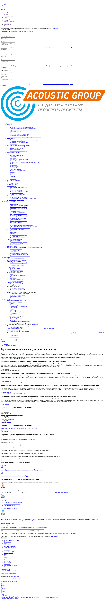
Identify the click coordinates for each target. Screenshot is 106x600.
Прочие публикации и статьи (18, 295)
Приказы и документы (10, 566)
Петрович (51, 328)
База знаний (7, 257)
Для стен (12, 230)
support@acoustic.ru (14, 576)
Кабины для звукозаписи (16, 148)
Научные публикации (15, 296)
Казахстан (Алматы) (15, 319)
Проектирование (8, 555)
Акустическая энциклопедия (17, 289)
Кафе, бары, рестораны (16, 222)
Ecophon (12, 173)
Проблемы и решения (9, 201)
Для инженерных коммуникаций (18, 242)
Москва (6, 14)
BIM (11, 264)
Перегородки (7, 542)
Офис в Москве (15, 30)
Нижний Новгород (9, 21)
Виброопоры (13, 144)
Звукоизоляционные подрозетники (19, 132)
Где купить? (54, 28)
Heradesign (13, 176)
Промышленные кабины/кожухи (18, 151)
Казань (5, 17)
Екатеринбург (7, 19)
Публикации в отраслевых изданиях (19, 293)
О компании (7, 559)
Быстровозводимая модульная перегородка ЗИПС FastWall (25, 137)
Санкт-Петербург (8, 16)
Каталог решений (8, 553)
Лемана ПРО (45, 328)
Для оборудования (15, 240)
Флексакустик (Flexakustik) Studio (19, 159)
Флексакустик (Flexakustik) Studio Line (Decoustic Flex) (24, 162)
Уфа (5, 25)
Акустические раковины (13, 180)
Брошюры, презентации (16, 279)
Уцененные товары (12, 181)
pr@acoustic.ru (13, 581)
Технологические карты (16, 271)
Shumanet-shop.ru (37, 323)
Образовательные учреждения (18, 218)
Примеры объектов (6, 369)
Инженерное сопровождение (17, 194)
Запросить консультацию (61, 492)
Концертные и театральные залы (18, 214)
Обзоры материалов (15, 298)
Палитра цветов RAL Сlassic (17, 284)
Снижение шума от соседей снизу (19, 254)
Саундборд (13, 156)
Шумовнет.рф (34, 324)
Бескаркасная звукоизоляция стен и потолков (22, 127)
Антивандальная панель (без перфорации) (12, 415)
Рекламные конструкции (16, 281)
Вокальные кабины (15, 149)
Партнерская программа (16, 327)
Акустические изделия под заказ (15, 200)
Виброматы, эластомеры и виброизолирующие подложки (25, 139)
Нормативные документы (17, 288)
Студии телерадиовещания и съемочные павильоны (23, 226)
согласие (6, 47)
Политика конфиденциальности (9, 598)
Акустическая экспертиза (16, 193)
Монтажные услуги (12, 184)
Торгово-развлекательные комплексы (20, 228)
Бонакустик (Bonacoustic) (16, 155)
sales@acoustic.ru (13, 573)
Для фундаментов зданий (16, 243)
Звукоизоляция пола (15, 131)
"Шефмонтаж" (29, 520)
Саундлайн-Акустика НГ (16, 167)
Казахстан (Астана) (15, 320)
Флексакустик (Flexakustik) (17, 174)
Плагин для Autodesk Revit (17, 265)
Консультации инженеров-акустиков (19, 187)
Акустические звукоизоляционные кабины (18, 145)
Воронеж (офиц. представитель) (18, 306)
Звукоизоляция (11, 125)
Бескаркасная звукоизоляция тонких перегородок (23, 128)
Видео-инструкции (15, 268)
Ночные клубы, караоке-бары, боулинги (20, 216)
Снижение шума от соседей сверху (19, 253)
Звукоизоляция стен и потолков (12, 540)
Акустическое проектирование (18, 188)
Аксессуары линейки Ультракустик (19, 134)
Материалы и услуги (9, 123)
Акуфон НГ (13, 163)
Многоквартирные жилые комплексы (20, 205)
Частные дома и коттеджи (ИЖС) (19, 207)
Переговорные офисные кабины (18, 146)
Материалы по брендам (13, 183)
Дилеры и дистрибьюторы (14, 330)
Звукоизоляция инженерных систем (19, 135)
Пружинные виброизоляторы (18, 141)
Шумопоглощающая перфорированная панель (13, 410)
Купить (3, 413)
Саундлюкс (13, 158)
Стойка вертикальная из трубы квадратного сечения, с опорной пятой (19, 428)
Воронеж (6, 23)
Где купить (7, 561)
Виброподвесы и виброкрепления (19, 142)
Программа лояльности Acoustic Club (17, 260)
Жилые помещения (15, 204)
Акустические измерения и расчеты (19, 191)
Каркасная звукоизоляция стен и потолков (21, 130)
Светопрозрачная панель (7, 419)
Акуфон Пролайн (14, 166)
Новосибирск (7, 24)
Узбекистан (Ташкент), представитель (20, 321)
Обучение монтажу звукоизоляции (19, 197)
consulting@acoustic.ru (16, 578)
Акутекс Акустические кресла (18, 170)
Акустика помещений (12, 153)
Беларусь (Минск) (14, 317)
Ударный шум (13, 251)
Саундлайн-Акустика (15, 169)
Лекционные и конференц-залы (18, 208)
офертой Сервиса (52, 536)
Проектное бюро (11, 186)
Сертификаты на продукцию (17, 275)
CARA (12, 177)
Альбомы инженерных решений (15, 258)
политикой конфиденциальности (50, 47)
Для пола (12, 233)
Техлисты (12, 277)
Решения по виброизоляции (14, 239)
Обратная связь (14, 335)
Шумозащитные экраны (13, 152)
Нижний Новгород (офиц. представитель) (21, 312)
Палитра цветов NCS (15, 285)
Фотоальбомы (13, 278)
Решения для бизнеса (15, 236)
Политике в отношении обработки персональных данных (58, 84)
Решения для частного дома (17, 237)
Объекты (6, 554)
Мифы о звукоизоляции (16, 249)
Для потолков (13, 232)
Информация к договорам (10, 565)
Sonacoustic (13, 179)
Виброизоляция (11, 138)
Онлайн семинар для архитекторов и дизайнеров (23, 198)
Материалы (7, 550)
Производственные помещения (18, 221)
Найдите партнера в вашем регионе (19, 331)
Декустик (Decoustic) (15, 160)
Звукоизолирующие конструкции (15, 229)
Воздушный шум (14, 250)
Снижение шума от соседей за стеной (20, 256)
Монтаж (6, 557)
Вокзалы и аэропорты (15, 209)
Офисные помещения (15, 219)
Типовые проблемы (12, 202)
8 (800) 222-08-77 (5, 30)
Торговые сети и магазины (14, 328)
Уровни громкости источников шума (19, 291)
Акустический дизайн (16, 190)
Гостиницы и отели (15, 211)
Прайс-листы (10, 124)
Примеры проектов (12, 246)
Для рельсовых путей (15, 244)
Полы (5, 543)
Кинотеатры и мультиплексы (17, 212)
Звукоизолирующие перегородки (18, 235)
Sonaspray (12, 172)
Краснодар (6, 20)
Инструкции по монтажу (16, 270)
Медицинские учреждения (17, 215)
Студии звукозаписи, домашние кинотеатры (21, 225)
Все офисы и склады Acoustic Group (16, 300)
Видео (11, 274)
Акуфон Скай (13, 165)
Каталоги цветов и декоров (14, 282)
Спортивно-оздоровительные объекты (20, 223)
